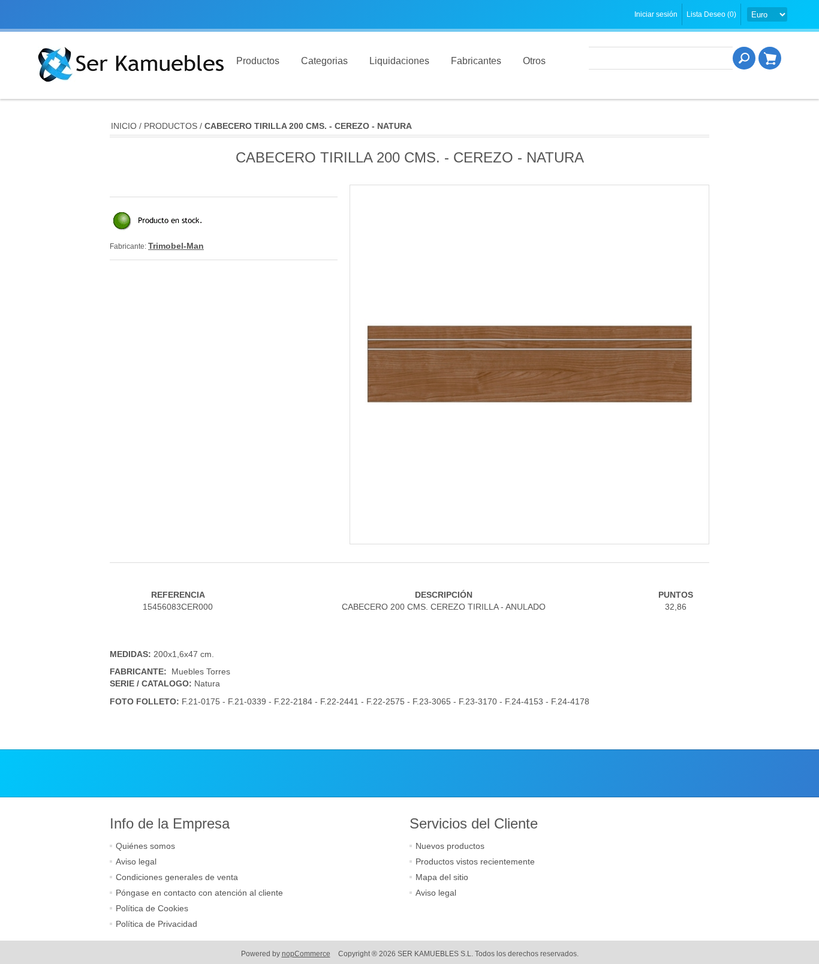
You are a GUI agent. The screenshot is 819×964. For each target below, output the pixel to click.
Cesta (769, 58)
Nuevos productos (449, 846)
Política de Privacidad (156, 924)
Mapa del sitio (441, 877)
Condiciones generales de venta (177, 877)
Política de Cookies (152, 908)
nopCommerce (306, 954)
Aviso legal (136, 861)
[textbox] (661, 58)
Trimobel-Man (176, 246)
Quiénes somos (145, 846)
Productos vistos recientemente (475, 861)
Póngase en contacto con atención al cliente (199, 892)
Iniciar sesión (656, 14)
